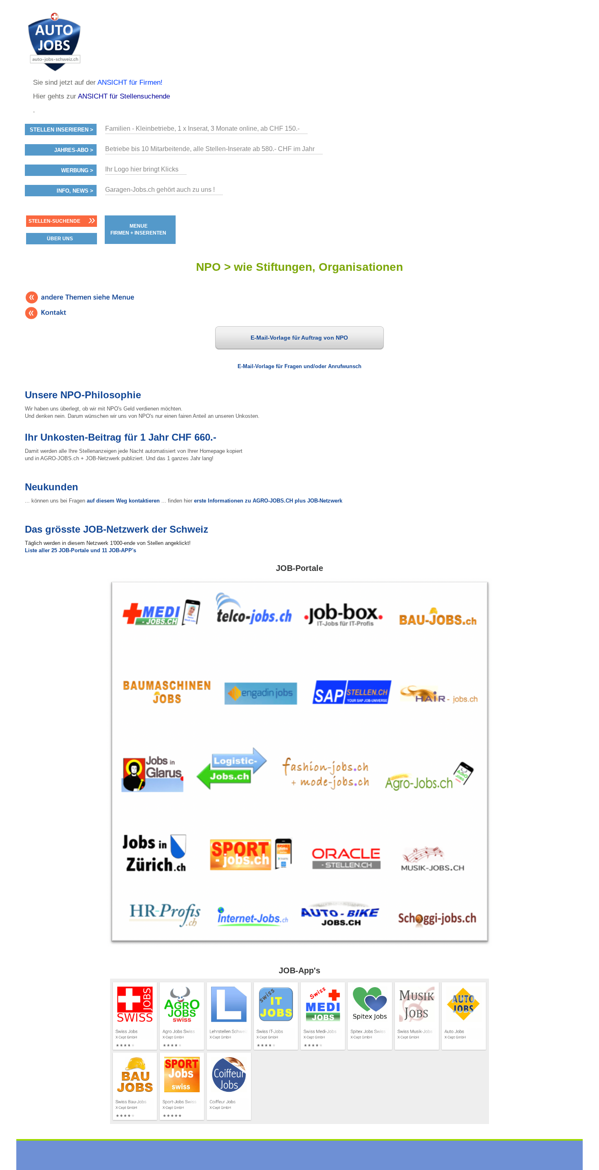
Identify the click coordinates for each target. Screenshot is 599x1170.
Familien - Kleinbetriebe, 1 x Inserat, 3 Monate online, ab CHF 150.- (202, 128)
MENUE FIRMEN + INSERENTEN (138, 229)
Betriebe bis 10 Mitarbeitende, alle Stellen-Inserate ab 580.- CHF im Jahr (210, 148)
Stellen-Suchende (54, 221)
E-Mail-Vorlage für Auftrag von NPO (299, 337)
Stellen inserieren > (61, 130)
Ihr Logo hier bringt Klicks (141, 169)
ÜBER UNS (60, 238)
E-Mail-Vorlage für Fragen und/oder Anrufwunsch (299, 366)
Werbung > (77, 170)
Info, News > (75, 191)
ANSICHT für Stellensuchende (124, 96)
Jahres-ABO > (73, 150)
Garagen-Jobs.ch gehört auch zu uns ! (160, 189)
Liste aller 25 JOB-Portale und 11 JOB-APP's (80, 550)
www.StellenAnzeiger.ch (74, 42)
